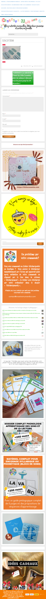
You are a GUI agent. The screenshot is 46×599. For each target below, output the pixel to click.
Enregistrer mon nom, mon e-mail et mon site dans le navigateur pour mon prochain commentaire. (21, 132)
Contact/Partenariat (34, 11)
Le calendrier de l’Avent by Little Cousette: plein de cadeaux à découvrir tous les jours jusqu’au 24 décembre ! (23, 78)
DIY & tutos (38, 1)
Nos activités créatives (6, 4)
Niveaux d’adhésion (9, 14)
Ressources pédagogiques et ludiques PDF (10, 11)
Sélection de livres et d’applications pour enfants (17, 8)
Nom (4, 113)
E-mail (4, 119)
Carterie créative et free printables (28, 1)
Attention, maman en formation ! (13, 1)
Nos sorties (3, 8)
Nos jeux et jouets (35, 4)
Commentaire (6, 96)
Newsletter (42, 11)
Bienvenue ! (3, 1)
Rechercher (4, 241)
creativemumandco (37, 66)
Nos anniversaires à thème (17, 4)
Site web (4, 124)
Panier (2, 14)
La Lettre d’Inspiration (24, 11)
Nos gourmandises (27, 4)
